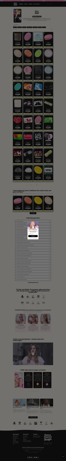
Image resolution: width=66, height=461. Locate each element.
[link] (33, 225)
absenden (33, 236)
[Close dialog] (37, 223)
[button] (63, 456)
